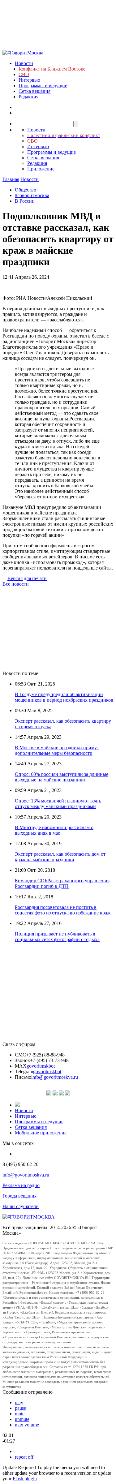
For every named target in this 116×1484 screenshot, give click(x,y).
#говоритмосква (32, 195)
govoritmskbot (41, 1066)
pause (20, 1408)
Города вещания (19, 1195)
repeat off (24, 1457)
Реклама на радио (21, 1185)
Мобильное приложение (41, 1132)
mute (19, 1413)
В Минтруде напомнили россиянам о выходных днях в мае (54, 830)
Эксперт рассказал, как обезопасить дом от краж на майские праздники (60, 856)
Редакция (28, 96)
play (19, 1402)
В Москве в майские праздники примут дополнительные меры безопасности (57, 750)
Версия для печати (27, 578)
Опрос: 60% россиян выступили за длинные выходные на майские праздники (61, 777)
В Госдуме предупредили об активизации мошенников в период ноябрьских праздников (64, 697)
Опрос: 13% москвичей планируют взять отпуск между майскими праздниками (58, 803)
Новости (24, 63)
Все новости (15, 584)
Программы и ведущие (43, 85)
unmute (22, 1419)
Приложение (40, 168)
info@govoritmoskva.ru (54, 1077)
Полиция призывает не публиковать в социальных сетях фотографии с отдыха (57, 936)
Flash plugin (25, 1478)
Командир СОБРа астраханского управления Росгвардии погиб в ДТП (62, 883)
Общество (25, 189)
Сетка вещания (34, 91)
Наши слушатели (20, 1206)
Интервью (29, 80)
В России (25, 201)
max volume (27, 1424)
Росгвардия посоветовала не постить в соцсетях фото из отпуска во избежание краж (62, 910)
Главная (10, 179)
